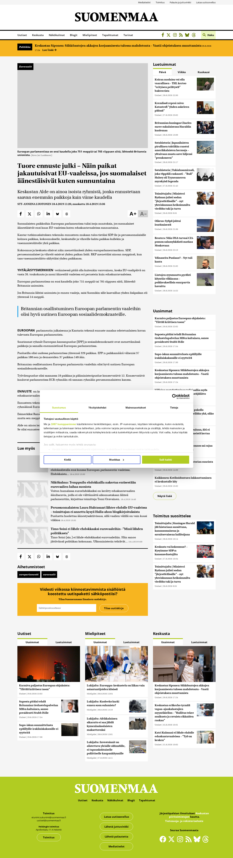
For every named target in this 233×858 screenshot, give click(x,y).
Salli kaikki (165, 459)
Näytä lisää (164, 496)
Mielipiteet (90, 35)
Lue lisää (48, 50)
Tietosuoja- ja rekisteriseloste (184, 821)
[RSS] (181, 35)
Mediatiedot (144, 2)
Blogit (73, 35)
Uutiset (22, 35)
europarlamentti (29, 574)
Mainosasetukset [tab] (136, 407)
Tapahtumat (110, 35)
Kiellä (67, 459)
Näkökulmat (57, 35)
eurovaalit (49, 574)
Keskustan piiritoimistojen (189, 815)
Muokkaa (114, 459)
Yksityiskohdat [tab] (97, 407)
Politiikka (25, 47)
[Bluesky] (198, 841)
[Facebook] (164, 35)
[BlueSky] (188, 35)
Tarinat (128, 35)
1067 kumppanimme (63, 424)
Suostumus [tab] (59, 407)
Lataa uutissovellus (206, 2)
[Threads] (195, 35)
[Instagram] (175, 35)
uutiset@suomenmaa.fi (49, 820)
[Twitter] (172, 841)
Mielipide (91, 693)
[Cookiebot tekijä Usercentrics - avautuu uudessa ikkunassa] (175, 396)
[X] (169, 35)
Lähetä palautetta (116, 836)
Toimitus (160, 2)
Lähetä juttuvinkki (116, 826)
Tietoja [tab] (174, 407)
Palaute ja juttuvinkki (180, 2)
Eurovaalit (25, 66)
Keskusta (38, 35)
